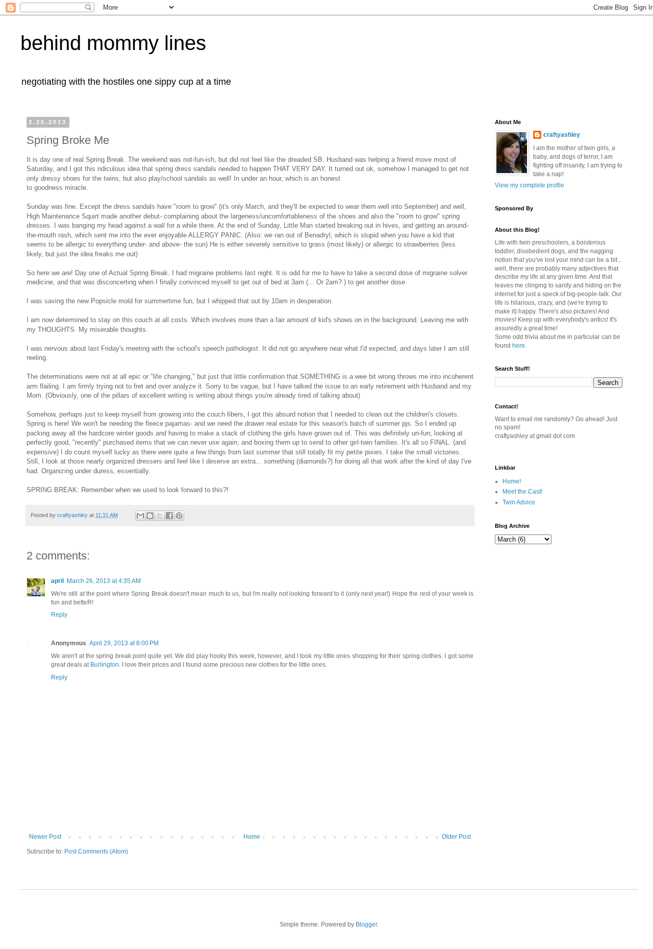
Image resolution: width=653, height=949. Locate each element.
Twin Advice (519, 502)
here (518, 345)
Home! (512, 481)
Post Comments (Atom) (96, 851)
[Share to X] (160, 515)
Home (251, 836)
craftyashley (561, 134)
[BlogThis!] (150, 515)
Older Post (456, 836)
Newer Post (45, 836)
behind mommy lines (113, 43)
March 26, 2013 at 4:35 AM (104, 581)
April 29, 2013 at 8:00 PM (124, 643)
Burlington (104, 664)
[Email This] (140, 515)
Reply (59, 614)
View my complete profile (529, 185)
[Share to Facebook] (169, 515)
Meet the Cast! (522, 491)
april (57, 581)
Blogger (366, 924)
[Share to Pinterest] (179, 515)
